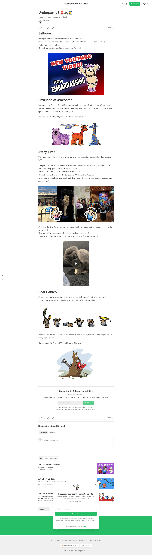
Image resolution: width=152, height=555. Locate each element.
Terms (86, 540)
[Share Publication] (126, 4)
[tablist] (47, 433)
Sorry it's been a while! (49, 464)
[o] (76, 263)
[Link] (35, 33)
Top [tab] (41, 458)
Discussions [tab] (54, 458)
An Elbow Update (46, 479)
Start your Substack (70, 545)
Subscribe (135, 4)
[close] (96, 485)
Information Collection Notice (75, 521)
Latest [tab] (46, 458)
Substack (66, 551)
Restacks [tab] (52, 433)
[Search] (122, 4)
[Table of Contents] (2, 277)
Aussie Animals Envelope (57, 300)
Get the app (86, 545)
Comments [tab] (43, 433)
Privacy (80, 540)
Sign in (145, 4)
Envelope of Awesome (100, 105)
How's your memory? (46, 467)
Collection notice (95, 540)
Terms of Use (86, 519)
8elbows (46, 21)
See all (42, 509)
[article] (76, 468)
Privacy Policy (91, 521)
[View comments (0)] (48, 28)
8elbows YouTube (70, 38)
